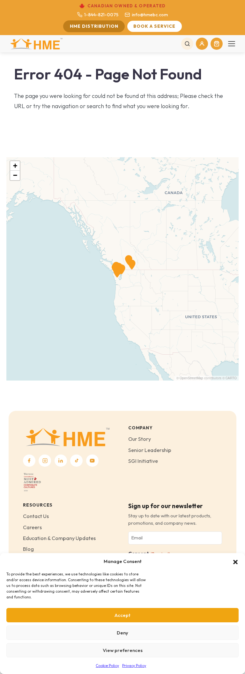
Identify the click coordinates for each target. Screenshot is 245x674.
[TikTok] (76, 461)
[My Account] (202, 44)
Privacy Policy (134, 665)
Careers (32, 527)
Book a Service (154, 26)
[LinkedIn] (61, 461)
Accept (122, 615)
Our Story (139, 439)
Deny (122, 633)
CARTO (231, 378)
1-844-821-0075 (101, 15)
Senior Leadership (149, 450)
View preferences (123, 650)
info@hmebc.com (150, 15)
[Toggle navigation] (231, 44)
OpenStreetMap (191, 378)
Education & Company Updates (59, 538)
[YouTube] (92, 461)
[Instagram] (45, 461)
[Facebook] (29, 461)
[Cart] (217, 44)
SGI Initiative (143, 461)
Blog (28, 549)
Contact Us (36, 516)
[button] (235, 561)
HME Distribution (94, 26)
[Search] (187, 44)
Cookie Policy (107, 665)
